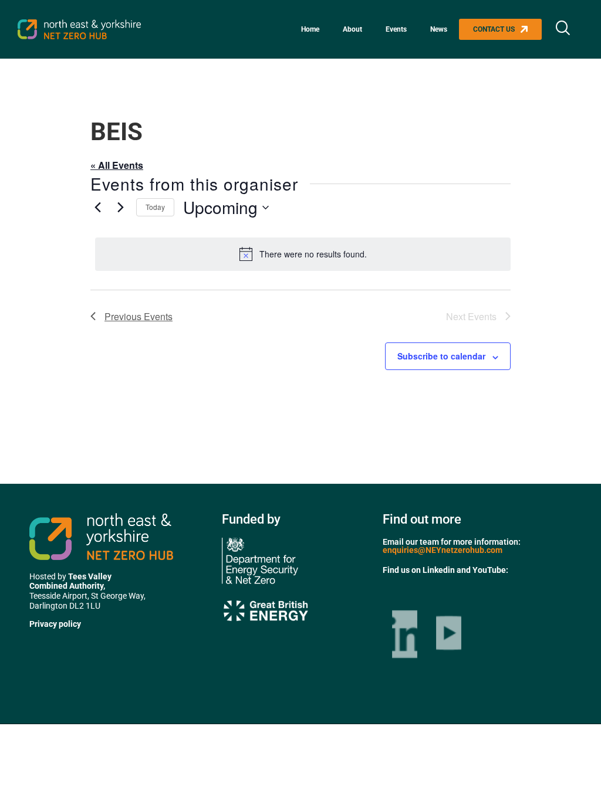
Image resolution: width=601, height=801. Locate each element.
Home (310, 29)
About (352, 29)
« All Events (116, 165)
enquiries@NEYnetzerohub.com (442, 550)
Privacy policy (55, 624)
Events (396, 29)
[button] (563, 29)
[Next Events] (120, 208)
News (438, 29)
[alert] (303, 253)
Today (155, 207)
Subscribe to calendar (441, 356)
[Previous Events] (97, 208)
